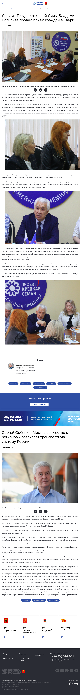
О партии (6, 654)
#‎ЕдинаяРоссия (53, 600)
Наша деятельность (13, 8)
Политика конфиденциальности (11, 686)
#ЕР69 (51, 383)
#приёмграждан (39, 383)
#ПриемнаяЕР (25, 383)
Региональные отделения (40, 655)
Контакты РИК (8, 658)
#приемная (13, 383)
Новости (22, 8)
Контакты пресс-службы (25, 659)
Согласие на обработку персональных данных (15, 689)
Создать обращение (39, 404)
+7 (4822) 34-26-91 (62, 656)
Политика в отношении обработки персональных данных (18, 688)
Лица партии (23, 654)
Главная (4, 8)
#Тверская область (64, 383)
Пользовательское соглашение (10, 684)
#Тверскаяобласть (40, 387)
